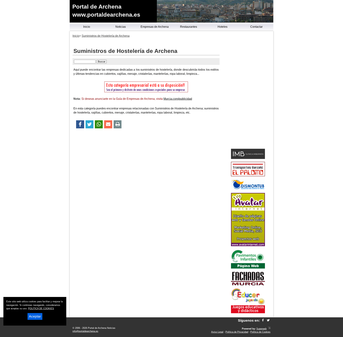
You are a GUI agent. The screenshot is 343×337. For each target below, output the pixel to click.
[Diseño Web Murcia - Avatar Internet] (269, 328)
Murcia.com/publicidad (177, 98)
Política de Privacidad (236, 332)
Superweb (261, 328)
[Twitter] (89, 124)
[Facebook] (80, 124)
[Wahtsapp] (99, 124)
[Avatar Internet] (248, 245)
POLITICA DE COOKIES (41, 308)
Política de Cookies (260, 332)
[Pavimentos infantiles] (248, 267)
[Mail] (108, 124)
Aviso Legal (217, 332)
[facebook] (263, 320)
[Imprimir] (118, 124)
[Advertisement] (247, 90)
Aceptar (35, 316)
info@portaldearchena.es (85, 331)
